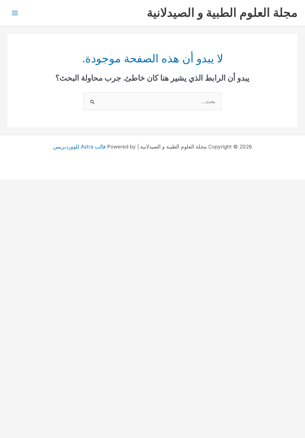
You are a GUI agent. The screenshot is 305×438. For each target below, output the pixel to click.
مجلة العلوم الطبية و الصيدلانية (222, 12)
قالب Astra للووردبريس (79, 147)
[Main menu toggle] (15, 12)
